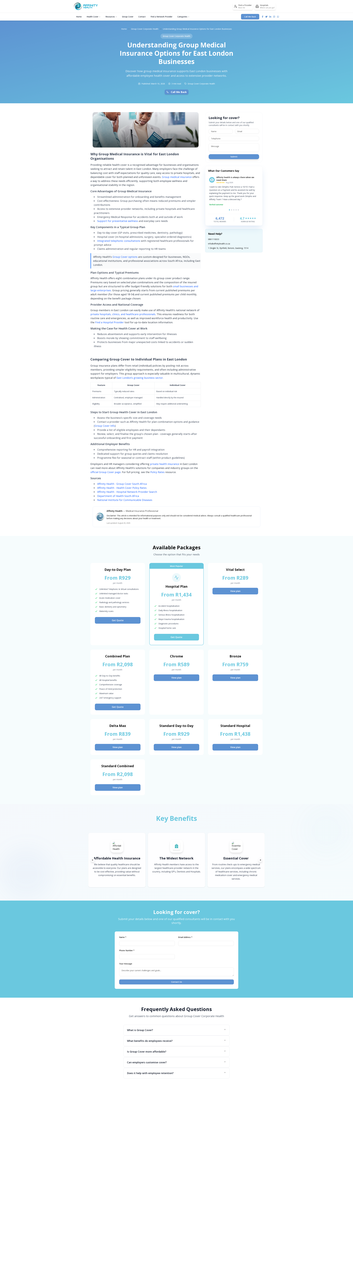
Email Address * (185, 937)
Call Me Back (250, 16)
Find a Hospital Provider (109, 322)
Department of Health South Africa (118, 496)
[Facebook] (262, 17)
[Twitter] (266, 17)
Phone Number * (126, 950)
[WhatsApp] (278, 17)
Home (79, 16)
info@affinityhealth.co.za (219, 243)
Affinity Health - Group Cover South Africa (122, 483)
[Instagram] (274, 17)
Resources (110, 16)
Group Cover (127, 16)
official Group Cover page (105, 472)
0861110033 (213, 239)
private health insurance (164, 464)
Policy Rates (157, 472)
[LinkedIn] (270, 17)
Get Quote (118, 620)
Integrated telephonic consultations (118, 240)
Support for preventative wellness (117, 221)
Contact (142, 16)
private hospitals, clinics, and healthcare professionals (122, 314)
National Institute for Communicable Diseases (124, 500)
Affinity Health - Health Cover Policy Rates (122, 487)
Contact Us (176, 982)
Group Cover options (125, 256)
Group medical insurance (177, 177)
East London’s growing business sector (140, 377)
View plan (235, 591)
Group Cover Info (105, 425)
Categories (182, 16)
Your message (125, 963)
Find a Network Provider (161, 16)
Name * (122, 937)
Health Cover (92, 16)
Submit (233, 156)
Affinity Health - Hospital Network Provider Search (127, 491)
